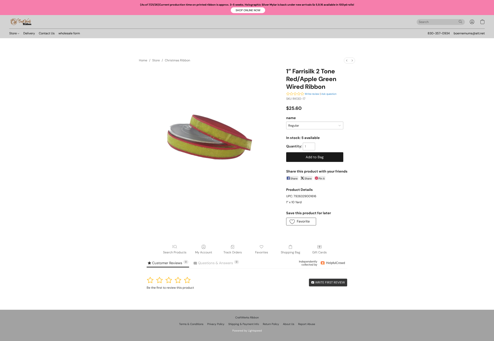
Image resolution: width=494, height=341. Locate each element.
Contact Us (47, 33)
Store (13, 33)
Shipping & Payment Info (243, 324)
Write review (312, 94)
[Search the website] (460, 21)
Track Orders (232, 252)
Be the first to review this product (170, 288)
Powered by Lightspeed (247, 330)
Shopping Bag (290, 252)
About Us (288, 324)
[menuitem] (346, 60)
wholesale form (69, 33)
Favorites (261, 252)
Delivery (29, 33)
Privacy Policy (215, 324)
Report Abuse (306, 324)
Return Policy (271, 324)
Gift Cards (319, 252)
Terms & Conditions (191, 324)
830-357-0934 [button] (439, 33)
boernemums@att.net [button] (469, 33)
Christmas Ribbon (177, 60)
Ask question (328, 94)
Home (143, 60)
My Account (203, 252)
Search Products (174, 252)
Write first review (329, 282)
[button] (248, 10)
